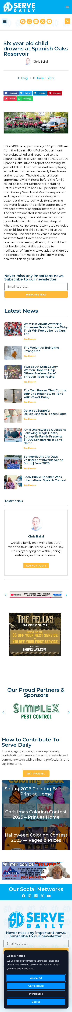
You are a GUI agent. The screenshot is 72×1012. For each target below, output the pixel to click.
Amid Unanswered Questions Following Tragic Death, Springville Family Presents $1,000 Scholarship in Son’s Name (45, 436)
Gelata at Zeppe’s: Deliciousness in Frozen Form (45, 412)
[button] (67, 7)
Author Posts (36, 565)
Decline (36, 1001)
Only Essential (36, 985)
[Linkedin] (36, 21)
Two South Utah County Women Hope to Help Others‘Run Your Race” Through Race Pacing (41, 372)
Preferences (36, 993)
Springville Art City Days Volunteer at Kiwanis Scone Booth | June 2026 (43, 460)
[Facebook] (23, 21)
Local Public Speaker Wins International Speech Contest (45, 478)
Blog (24, 78)
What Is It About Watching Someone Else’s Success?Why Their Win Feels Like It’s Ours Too (46, 329)
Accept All (36, 978)
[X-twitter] (42, 21)
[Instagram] (29, 21)
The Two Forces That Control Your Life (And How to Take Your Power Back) (45, 394)
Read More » (30, 339)
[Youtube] (49, 21)
